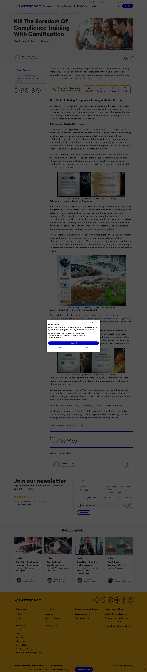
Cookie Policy (94, 323)
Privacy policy (83, 323)
